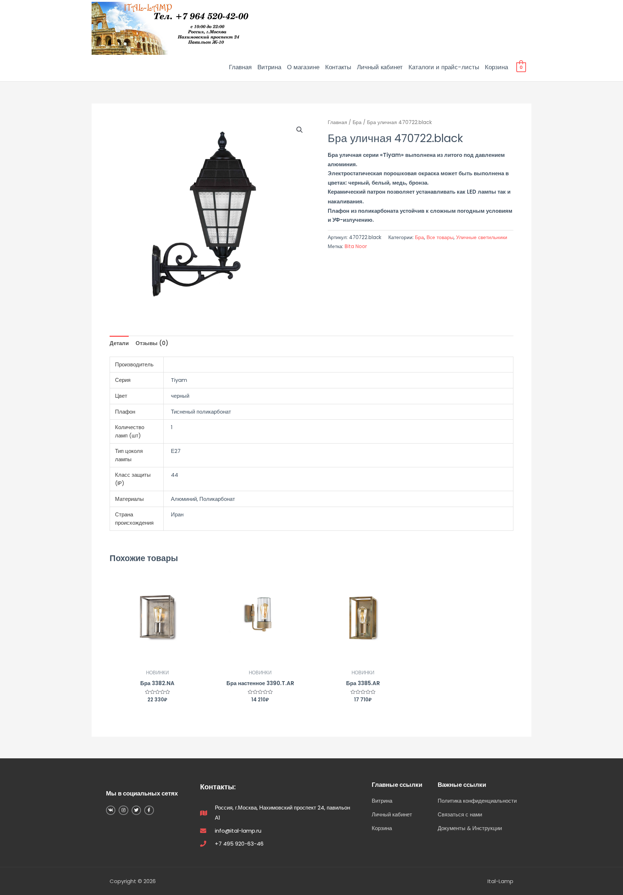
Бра (357, 122)
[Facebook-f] (149, 810)
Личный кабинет (380, 67)
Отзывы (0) (152, 343)
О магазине (303, 67)
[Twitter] (136, 810)
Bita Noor (356, 246)
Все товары (440, 237)
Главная (240, 67)
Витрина (269, 67)
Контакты (338, 67)
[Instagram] (123, 810)
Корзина (496, 67)
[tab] (119, 343)
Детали (119, 343)
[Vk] (110, 810)
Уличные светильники (481, 237)
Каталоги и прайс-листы (443, 67)
